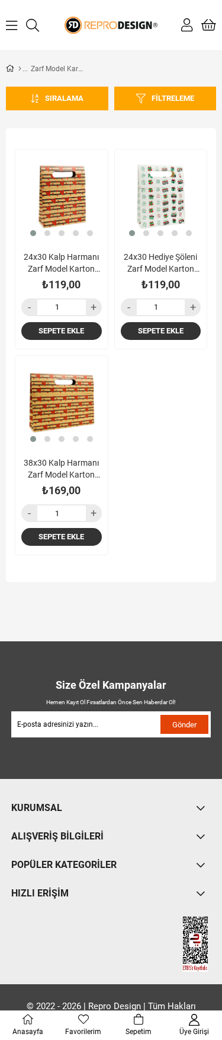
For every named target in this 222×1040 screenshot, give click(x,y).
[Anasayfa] (19, 69)
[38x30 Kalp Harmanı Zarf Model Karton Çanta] (61, 402)
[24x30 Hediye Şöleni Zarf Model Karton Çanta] (161, 195)
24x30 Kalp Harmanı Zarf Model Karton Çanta (61, 263)
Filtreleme (173, 98)
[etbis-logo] (184, 944)
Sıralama (64, 98)
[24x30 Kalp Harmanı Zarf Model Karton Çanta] (61, 195)
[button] (33, 233)
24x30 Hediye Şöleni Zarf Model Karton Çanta (160, 263)
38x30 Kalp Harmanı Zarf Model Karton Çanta (61, 469)
